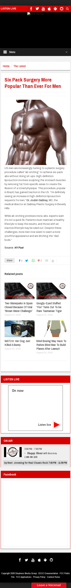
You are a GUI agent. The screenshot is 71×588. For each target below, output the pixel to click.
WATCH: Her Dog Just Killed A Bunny (17, 343)
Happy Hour (35, 453)
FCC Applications (23, 577)
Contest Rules (53, 577)
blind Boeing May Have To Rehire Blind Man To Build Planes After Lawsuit (51, 345)
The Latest (19, 66)
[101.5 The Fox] (35, 13)
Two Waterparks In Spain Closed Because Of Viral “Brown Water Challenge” (19, 307)
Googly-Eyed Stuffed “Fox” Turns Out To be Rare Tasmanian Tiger (49, 307)
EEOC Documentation (48, 573)
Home (6, 66)
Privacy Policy (39, 577)
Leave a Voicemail (49, 585)
